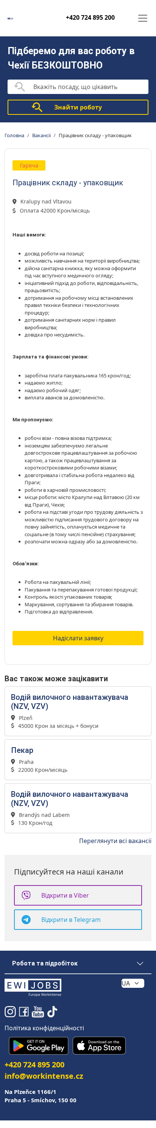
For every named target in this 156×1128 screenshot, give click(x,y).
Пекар (22, 750)
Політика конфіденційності (44, 1028)
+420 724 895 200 (90, 17)
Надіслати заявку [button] (78, 638)
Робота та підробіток (45, 963)
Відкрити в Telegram (71, 919)
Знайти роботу (78, 107)
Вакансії (41, 135)
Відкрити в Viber (65, 895)
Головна (14, 135)
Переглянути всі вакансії (115, 841)
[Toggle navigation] (142, 18)
